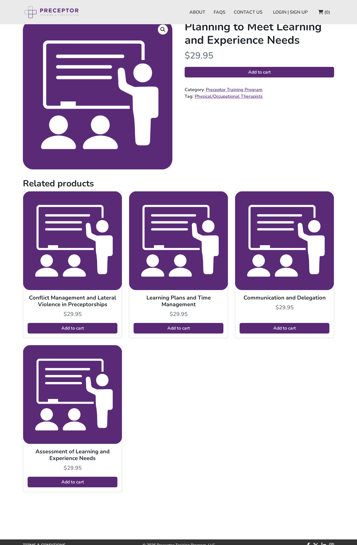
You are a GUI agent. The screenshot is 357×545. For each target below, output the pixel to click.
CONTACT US (248, 12)
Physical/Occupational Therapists (229, 96)
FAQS (219, 12)
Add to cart (259, 72)
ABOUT (197, 12)
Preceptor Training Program (234, 90)
